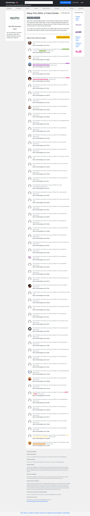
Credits (37, 512)
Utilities (72, 8)
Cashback (18, 8)
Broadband (9, 8)
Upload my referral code (63, 37)
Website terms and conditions (54, 512)
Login (82, 2)
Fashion (28, 8)
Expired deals (66, 512)
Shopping (57, 8)
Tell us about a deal (65, 2)
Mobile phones (46, 8)
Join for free (75, 2)
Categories (81, 8)
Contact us (31, 512)
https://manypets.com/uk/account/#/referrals (37, 501)
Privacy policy (42, 512)
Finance (36, 8)
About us (26, 512)
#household (30, 17)
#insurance (36, 17)
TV (64, 8)
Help (21, 512)
